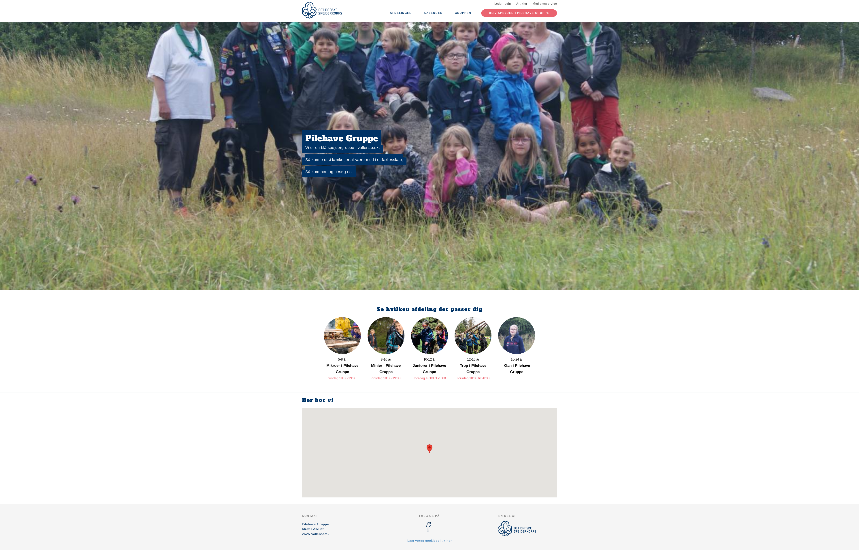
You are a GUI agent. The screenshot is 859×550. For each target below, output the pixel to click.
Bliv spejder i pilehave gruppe (519, 13)
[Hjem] (322, 10)
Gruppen (463, 13)
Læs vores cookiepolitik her (429, 540)
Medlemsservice (545, 3)
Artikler (521, 3)
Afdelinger (401, 13)
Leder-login (502, 3)
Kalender (433, 13)
